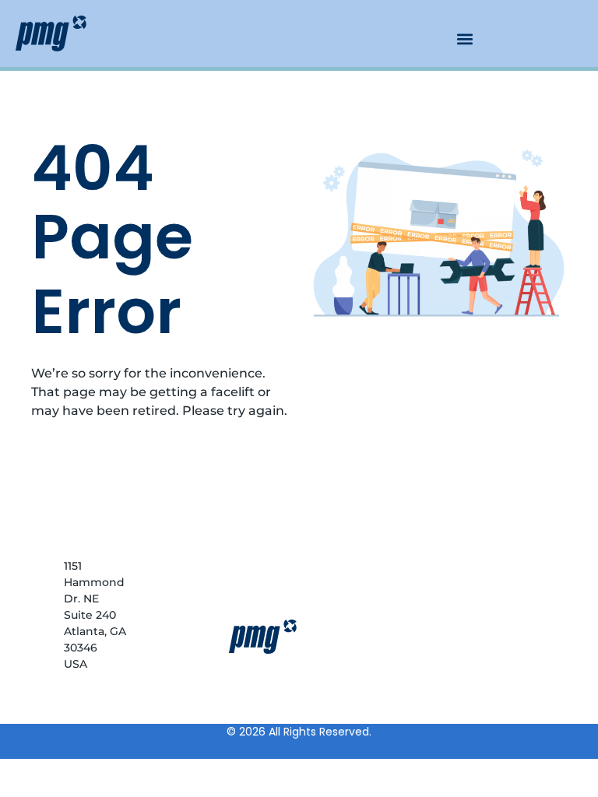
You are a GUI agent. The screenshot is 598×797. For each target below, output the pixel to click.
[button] (464, 38)
